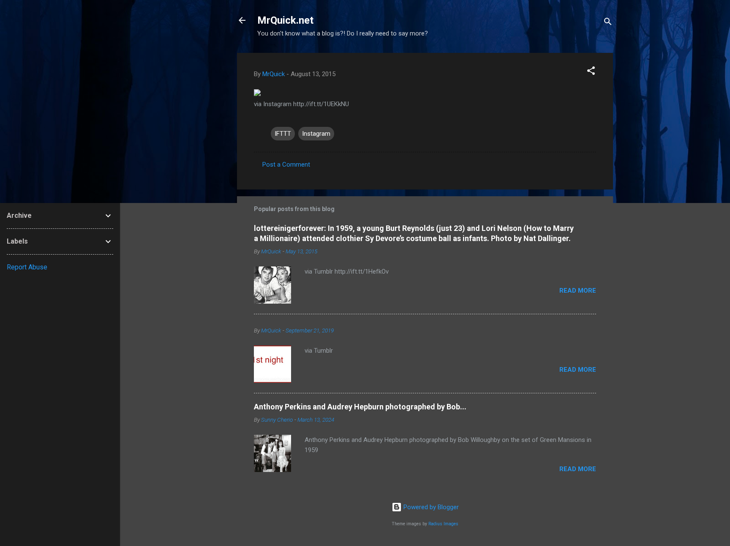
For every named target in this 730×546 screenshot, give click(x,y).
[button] (591, 72)
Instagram (316, 133)
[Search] (608, 23)
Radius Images (443, 524)
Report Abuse (27, 267)
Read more (577, 290)
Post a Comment (286, 164)
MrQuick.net (285, 20)
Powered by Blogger (430, 507)
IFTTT (283, 133)
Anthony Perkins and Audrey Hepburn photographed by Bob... (360, 406)
